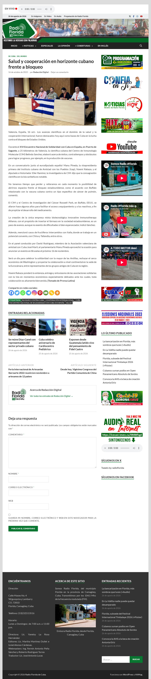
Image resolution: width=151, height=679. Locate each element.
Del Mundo (22, 56)
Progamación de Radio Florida (76, 16)
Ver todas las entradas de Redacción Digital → (51, 396)
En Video (47, 16)
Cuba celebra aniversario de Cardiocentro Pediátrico (47, 344)
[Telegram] (28, 292)
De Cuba (11, 56)
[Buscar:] (122, 659)
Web (10, 501)
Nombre (13, 474)
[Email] (45, 292)
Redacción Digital (41, 72)
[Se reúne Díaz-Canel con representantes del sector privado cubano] (22, 336)
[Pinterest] (40, 292)
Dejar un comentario (59, 72)
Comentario (16, 434)
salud (69, 303)
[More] (57, 292)
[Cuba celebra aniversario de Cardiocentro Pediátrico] (52, 336)
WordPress (128, 674)
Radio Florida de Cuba (35, 674)
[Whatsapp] (22, 292)
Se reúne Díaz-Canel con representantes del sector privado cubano (22, 343)
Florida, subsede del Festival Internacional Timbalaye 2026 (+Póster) (118, 362)
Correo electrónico (21, 487)
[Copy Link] (51, 292)
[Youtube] (141, 16)
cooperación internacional (60, 300)
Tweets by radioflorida (112, 467)
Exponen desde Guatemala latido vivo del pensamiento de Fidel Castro (81, 344)
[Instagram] (137, 16)
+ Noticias (28, 46)
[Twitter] (17, 292)
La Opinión (64, 46)
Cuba (78, 300)
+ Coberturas (82, 46)
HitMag (138, 674)
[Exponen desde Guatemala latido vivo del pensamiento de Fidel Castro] (82, 336)
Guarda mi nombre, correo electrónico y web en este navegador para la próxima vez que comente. (52, 519)
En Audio (57, 16)
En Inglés (103, 46)
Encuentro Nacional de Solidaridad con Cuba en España (36, 303)
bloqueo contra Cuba (33, 300)
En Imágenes (36, 16)
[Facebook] (133, 16)
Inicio (14, 46)
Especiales (47, 46)
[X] (130, 16)
